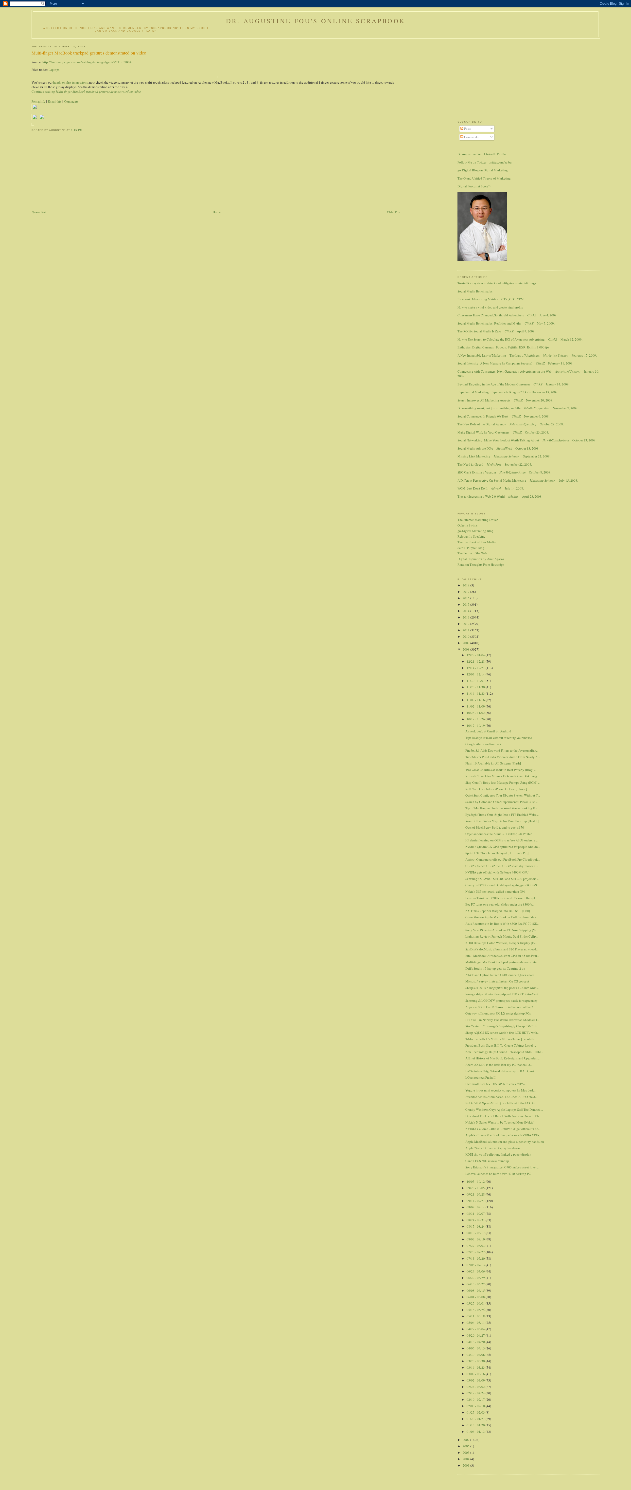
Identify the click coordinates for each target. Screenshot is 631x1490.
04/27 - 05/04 (476, 1329)
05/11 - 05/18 (476, 1316)
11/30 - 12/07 (476, 680)
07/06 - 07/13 (476, 1265)
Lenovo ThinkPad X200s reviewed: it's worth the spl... (501, 898)
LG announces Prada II (480, 1077)
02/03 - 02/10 (476, 1406)
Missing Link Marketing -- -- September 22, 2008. (503, 456)
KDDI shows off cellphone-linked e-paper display (498, 1154)
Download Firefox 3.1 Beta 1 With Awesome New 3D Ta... (503, 1116)
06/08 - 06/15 (476, 1290)
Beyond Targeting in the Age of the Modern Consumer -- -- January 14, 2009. (513, 384)
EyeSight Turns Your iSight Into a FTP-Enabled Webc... (502, 814)
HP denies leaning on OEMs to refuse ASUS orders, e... (501, 840)
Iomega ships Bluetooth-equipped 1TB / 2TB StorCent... (503, 994)
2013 (466, 617)
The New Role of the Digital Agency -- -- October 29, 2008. (510, 424)
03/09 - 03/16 (476, 1374)
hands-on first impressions (70, 82)
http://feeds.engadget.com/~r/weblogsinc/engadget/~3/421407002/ (87, 62)
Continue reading (86, 91)
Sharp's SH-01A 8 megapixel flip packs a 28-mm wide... (502, 987)
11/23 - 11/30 (476, 687)
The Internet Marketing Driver (477, 519)
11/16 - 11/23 (476, 693)
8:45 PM (76, 130)
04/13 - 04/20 (476, 1342)
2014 (466, 611)
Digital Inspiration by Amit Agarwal (481, 559)
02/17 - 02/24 (476, 1393)
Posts (467, 128)
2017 (466, 591)
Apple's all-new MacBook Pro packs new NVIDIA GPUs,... (503, 1135)
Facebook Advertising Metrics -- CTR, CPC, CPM (490, 299)
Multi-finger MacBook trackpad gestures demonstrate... (502, 962)
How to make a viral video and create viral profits (490, 307)
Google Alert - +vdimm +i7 (483, 744)
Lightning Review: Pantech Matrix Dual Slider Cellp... (501, 936)
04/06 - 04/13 (476, 1348)
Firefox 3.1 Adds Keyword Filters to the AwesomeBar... (501, 750)
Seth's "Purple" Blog (470, 547)
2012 (466, 623)
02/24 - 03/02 (476, 1386)
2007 (466, 1439)
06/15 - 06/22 (476, 1284)
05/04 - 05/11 (476, 1322)
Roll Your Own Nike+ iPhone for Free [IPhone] (496, 789)
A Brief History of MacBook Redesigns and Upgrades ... (502, 1058)
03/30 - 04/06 (476, 1354)
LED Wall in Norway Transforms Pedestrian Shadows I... (502, 1020)
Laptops (54, 69)
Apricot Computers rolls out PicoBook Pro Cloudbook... (502, 859)
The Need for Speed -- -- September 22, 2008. (494, 464)
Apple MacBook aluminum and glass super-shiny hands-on (504, 1141)
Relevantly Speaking (471, 536)
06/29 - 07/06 (476, 1271)
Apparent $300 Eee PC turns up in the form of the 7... (500, 1007)
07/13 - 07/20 (476, 1258)
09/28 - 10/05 (476, 1188)
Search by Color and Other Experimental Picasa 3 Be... (501, 802)
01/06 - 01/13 (476, 1431)
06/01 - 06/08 (476, 1297)
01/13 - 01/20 (476, 1425)
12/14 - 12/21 (476, 668)
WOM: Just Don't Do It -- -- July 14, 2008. (490, 488)
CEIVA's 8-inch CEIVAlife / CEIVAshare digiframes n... (501, 866)
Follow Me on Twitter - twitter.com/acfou (484, 162)
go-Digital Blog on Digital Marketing (482, 170)
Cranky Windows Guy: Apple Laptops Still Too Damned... (504, 1109)
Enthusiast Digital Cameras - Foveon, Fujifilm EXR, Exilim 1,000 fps (503, 347)
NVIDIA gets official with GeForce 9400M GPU (496, 872)
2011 (466, 630)
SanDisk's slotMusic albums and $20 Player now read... (501, 949)
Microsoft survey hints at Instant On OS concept (497, 981)
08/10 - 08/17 (476, 1233)
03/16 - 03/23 (476, 1367)
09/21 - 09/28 (476, 1194)
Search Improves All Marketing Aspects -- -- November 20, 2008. (505, 400)
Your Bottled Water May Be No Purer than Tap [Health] (502, 821)
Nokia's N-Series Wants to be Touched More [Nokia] (499, 1122)
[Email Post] (83, 130)
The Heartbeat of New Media (476, 542)
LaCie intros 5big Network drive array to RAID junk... (501, 1071)
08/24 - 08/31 (476, 1220)
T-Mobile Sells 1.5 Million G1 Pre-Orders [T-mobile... (500, 1039)
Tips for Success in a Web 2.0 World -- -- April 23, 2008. (499, 496)
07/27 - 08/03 (476, 1245)
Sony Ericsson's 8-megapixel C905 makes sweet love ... (502, 1167)
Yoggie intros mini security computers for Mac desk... (500, 1090)
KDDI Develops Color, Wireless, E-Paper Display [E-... (501, 943)
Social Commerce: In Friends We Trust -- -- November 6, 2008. (503, 416)
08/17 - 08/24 (476, 1226)
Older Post (394, 212)
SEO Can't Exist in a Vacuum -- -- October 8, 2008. (504, 472)
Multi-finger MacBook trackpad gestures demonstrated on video (89, 53)
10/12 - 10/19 (476, 725)
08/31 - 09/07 (476, 1213)
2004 (466, 1459)
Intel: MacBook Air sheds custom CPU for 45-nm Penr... (502, 955)
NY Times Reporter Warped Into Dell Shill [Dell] (497, 911)
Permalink (38, 101)
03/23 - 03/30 (476, 1361)
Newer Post (39, 212)
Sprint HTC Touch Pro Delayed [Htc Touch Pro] (496, 853)
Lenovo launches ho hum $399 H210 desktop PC (498, 1173)
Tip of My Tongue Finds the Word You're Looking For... (502, 808)
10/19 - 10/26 (476, 719)
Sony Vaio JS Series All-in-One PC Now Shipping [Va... (502, 930)
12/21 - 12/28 (476, 661)
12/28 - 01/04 (476, 655)
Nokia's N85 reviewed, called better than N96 (495, 891)
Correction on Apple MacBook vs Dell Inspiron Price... (501, 917)
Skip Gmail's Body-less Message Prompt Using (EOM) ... (502, 782)
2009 (466, 643)
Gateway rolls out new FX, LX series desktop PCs (498, 1013)
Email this (54, 101)
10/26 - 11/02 (476, 712)
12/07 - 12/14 (476, 674)
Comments (71, 101)
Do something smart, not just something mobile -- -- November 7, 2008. (517, 408)
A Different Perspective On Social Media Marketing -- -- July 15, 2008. (517, 480)
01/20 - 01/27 (476, 1419)
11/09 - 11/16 (476, 700)
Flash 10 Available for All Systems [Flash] (493, 763)
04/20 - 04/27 (476, 1335)
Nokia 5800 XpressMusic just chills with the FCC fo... (501, 1103)
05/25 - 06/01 (476, 1303)
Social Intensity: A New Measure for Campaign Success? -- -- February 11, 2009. (515, 363)
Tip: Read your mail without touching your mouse (498, 737)
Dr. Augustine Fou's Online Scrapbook (315, 21)
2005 (466, 1452)
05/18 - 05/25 (476, 1310)
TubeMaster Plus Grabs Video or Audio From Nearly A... (502, 757)
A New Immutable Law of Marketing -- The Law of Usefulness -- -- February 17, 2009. (527, 355)
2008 (466, 649)
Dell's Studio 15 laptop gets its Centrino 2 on (495, 968)
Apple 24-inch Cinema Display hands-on (492, 1148)
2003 (466, 1465)
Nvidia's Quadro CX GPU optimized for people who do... (502, 846)
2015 (466, 604)
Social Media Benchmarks (474, 291)
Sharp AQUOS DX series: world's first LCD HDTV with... (502, 1032)
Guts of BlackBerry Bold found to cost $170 (494, 827)
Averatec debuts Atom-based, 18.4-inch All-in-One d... (501, 1096)
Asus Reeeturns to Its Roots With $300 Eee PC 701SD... (502, 923)
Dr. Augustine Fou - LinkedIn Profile (481, 154)
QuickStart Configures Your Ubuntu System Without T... (502, 795)
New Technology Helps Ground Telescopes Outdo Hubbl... (504, 1052)
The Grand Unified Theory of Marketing (484, 178)
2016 (466, 598)
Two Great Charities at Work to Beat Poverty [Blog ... (500, 769)
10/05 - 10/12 (476, 1181)
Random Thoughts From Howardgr (480, 564)
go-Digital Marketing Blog (475, 530)
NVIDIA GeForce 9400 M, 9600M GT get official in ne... (502, 1129)
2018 (466, 585)
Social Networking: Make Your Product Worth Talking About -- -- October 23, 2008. (526, 440)
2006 (466, 1446)
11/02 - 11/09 (476, 706)
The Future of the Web (472, 553)
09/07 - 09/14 (476, 1207)
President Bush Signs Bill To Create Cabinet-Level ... (500, 1045)
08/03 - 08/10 (476, 1239)
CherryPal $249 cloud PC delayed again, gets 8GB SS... (502, 885)
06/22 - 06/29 (476, 1277)
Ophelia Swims (467, 525)
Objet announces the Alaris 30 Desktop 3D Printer (498, 834)
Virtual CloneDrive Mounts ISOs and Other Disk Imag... (502, 776)
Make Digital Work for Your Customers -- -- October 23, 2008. (503, 432)
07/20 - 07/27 (476, 1252)
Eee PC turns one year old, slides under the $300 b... (499, 904)
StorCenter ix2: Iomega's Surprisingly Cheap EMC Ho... (502, 1026)
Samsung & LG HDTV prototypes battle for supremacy (501, 1000)
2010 (466, 636)
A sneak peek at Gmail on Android (488, 731)
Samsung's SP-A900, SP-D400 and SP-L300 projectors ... (502, 878)
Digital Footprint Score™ (474, 186)
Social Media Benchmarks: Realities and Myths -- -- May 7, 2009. (506, 323)
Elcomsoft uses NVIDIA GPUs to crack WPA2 (495, 1084)
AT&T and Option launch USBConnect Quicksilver (499, 975)
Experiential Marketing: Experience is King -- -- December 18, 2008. (507, 392)
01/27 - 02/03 (476, 1412)
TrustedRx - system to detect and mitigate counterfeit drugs (496, 283)
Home (217, 212)
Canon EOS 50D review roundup (487, 1161)
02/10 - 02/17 (476, 1399)
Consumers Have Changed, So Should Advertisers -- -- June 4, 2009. (507, 315)
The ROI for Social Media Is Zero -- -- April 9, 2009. (496, 331)
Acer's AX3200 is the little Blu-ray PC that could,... (499, 1064)
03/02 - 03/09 (476, 1380)
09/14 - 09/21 (476, 1201)
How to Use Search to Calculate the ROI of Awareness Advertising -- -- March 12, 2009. (519, 339)
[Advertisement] (68, 175)
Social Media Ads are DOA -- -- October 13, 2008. (498, 448)
